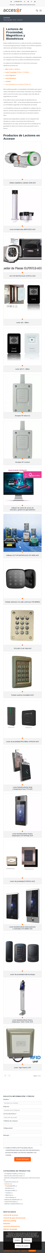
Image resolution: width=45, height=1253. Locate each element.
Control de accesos (10, 1182)
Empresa (6, 1106)
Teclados (8, 81)
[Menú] (40, 10)
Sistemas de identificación (12, 1199)
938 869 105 (18, 1)
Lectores (7, 1184)
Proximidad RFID (10, 1186)
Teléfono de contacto (10, 1121)
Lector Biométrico (10, 78)
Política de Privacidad (19, 1148)
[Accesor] (18, 10)
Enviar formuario (22, 1159)
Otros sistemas (9, 1197)
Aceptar (17, 1240)
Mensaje (6, 1135)
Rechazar (27, 1240)
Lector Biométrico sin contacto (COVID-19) (17, 84)
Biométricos (9, 1188)
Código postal (8, 1128)
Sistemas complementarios (12, 1204)
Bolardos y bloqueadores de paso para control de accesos (22, 1178)
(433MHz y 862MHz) (12, 69)
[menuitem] (11, 1)
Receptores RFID (10, 1190)
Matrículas (8, 1195)
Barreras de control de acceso (13, 1176)
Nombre (6, 1099)
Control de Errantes (10, 1202)
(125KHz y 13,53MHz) (17, 72)
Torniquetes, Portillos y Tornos (13, 1174)
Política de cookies (22, 1246)
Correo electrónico (9, 1114)
